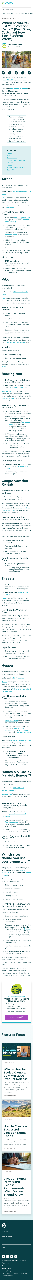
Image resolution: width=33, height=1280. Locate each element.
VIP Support (24, 730)
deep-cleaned (21, 80)
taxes (4, 367)
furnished (11, 80)
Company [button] (6, 1242)
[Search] (3, 9)
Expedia (10, 163)
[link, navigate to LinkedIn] (15, 1256)
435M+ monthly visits (19, 387)
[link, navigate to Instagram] (7, 1256)
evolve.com (26, 929)
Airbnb (9, 153)
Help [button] (4, 1247)
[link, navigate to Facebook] (3, 1256)
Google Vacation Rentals (16, 160)
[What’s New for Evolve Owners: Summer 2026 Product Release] (16, 1071)
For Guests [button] (7, 1237)
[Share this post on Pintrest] (16, 73)
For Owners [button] (7, 1231)
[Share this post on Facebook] (9, 73)
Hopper (9, 165)
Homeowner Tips (17, 13)
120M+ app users (19, 678)
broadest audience (8, 398)
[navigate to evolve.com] (4, 1225)
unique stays (9, 207)
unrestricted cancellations (14, 729)
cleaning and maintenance (15, 342)
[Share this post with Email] (29, 73)
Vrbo (8, 155)
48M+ (15, 292)
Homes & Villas (7, 794)
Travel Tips (29, 13)
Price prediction (11, 721)
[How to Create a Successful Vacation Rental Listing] (16, 1125)
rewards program (24, 732)
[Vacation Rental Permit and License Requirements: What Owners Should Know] (16, 1183)
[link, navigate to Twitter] (11, 1256)
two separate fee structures (20, 740)
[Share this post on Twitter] (3, 73)
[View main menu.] (30, 3)
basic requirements (22, 218)
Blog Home (6, 13)
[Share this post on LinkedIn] (22, 73)
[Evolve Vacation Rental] (7, 3)
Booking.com (12, 158)
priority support (11, 235)
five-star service (11, 822)
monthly (21, 292)
